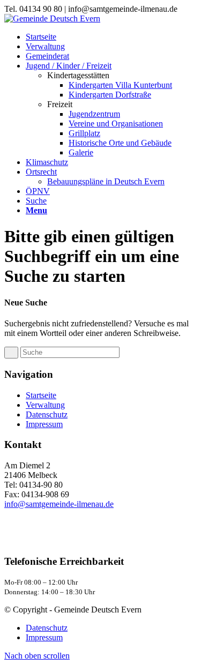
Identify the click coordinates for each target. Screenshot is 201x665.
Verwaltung (45, 404)
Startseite (41, 395)
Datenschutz (47, 414)
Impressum (44, 424)
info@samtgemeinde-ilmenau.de (59, 504)
